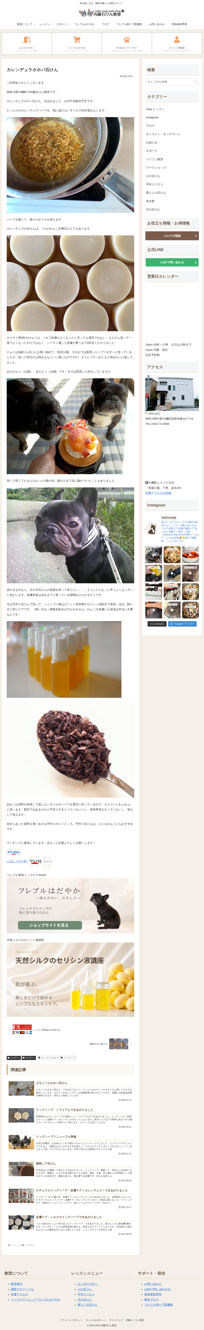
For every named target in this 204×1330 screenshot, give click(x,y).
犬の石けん (30, 1058)
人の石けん (15, 1058)
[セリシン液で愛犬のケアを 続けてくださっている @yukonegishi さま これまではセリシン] (153, 573)
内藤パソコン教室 (135, 1320)
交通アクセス (19, 1294)
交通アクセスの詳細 (158, 493)
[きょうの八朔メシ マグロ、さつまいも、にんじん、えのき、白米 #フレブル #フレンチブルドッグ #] (190, 610)
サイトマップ (116, 1320)
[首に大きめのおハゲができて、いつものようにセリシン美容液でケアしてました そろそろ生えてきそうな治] (172, 610)
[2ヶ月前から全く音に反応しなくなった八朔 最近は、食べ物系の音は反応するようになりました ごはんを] (153, 591)
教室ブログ (151, 1299)
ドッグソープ (69, 1058)
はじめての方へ (88, 1284)
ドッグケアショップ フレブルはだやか (35, 1299)
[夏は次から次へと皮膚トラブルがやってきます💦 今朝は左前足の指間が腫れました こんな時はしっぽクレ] (172, 591)
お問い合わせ (152, 1284)
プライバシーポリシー (71, 1320)
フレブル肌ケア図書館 (158, 1304)
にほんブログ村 (17, 861)
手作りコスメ (86, 1294)
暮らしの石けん (88, 1304)
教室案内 (16, 1284)
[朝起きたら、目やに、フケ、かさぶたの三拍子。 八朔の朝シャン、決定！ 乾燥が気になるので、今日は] (153, 554)
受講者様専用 (152, 1294)
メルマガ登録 (172, 235)
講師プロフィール (22, 1289)
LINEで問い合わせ (172, 262)
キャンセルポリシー (96, 1320)
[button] (195, 82)
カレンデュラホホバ (49, 1058)
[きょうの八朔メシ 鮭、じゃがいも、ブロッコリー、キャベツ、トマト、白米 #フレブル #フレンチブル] (172, 554)
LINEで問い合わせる (157, 1289)
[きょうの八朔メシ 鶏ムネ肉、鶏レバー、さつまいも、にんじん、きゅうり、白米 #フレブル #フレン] (190, 591)
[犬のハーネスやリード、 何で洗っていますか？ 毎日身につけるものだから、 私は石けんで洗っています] (190, 554)
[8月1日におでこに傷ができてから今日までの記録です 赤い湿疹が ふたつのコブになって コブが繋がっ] (190, 573)
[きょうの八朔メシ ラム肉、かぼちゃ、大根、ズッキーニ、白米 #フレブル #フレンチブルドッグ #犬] (172, 573)
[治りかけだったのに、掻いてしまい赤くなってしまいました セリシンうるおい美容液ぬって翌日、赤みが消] (153, 610)
